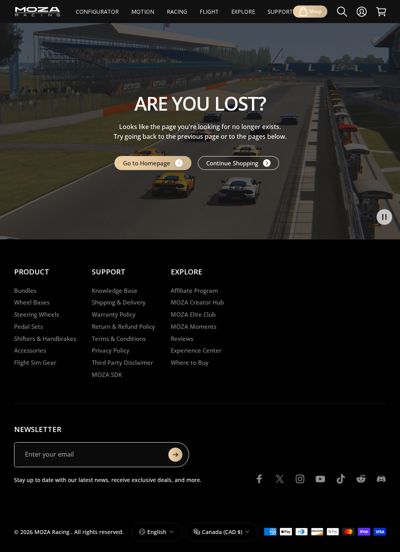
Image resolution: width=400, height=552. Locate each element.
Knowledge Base (115, 290)
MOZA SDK (107, 374)
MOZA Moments (193, 326)
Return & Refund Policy (123, 326)
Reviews (182, 338)
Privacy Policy (110, 350)
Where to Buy (190, 362)
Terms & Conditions (119, 338)
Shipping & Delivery (119, 302)
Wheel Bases (32, 302)
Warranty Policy (114, 314)
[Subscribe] (175, 455)
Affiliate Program (194, 290)
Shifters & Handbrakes (45, 338)
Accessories (30, 350)
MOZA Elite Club (193, 314)
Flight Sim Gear (35, 362)
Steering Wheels (36, 314)
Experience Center (196, 350)
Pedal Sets (28, 326)
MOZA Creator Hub (197, 302)
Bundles (25, 290)
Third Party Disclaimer (122, 362)
